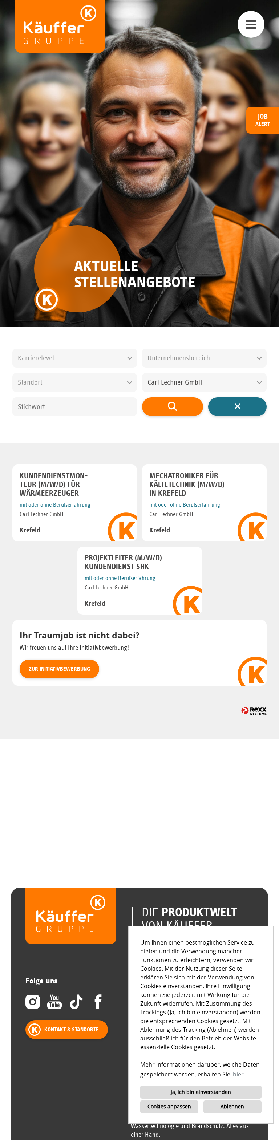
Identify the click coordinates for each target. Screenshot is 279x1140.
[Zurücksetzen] (237, 406)
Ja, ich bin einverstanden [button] (201, 1091)
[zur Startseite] (60, 26)
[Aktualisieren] (172, 406)
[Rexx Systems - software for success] (254, 711)
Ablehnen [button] (232, 1106)
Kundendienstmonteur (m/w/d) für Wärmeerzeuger (54, 485)
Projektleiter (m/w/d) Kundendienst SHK (123, 562)
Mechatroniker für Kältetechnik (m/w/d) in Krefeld (187, 485)
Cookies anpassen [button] (169, 1106)
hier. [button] (239, 1074)
